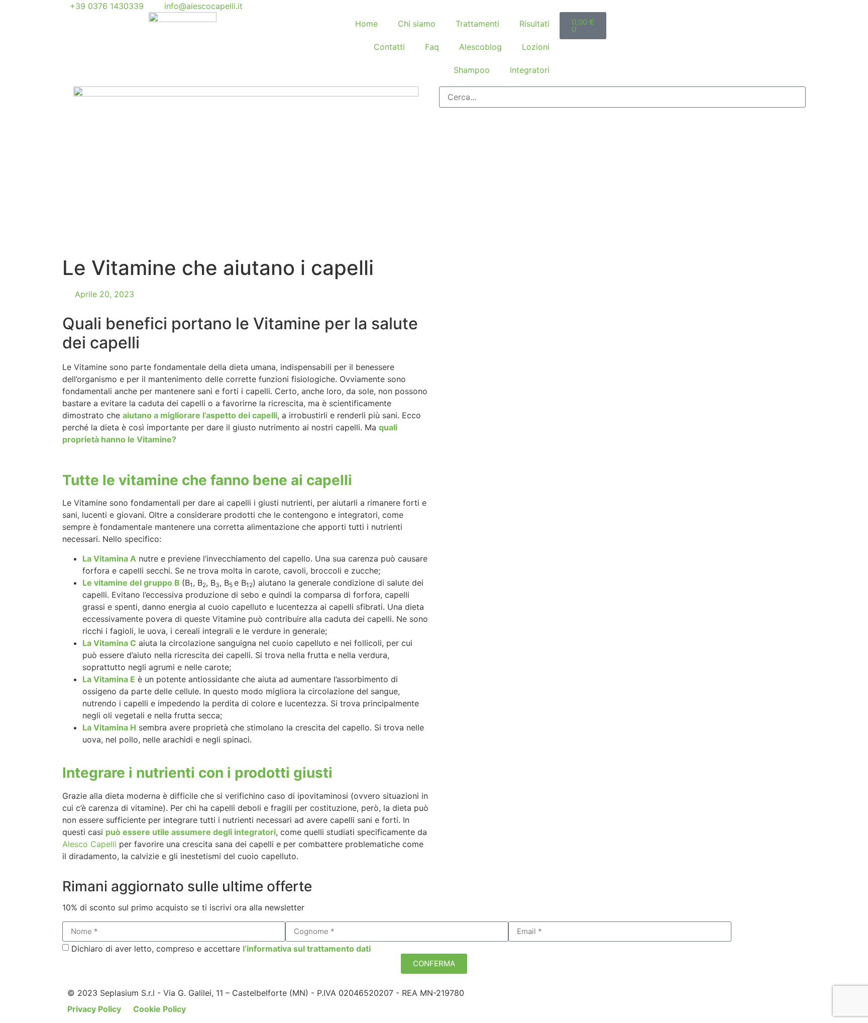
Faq (432, 47)
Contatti (389, 47)
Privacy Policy (95, 1009)
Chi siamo (417, 24)
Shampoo (472, 70)
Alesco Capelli (89, 844)
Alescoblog (480, 47)
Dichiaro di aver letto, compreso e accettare (221, 949)
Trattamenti (477, 24)
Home (366, 24)
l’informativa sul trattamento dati (307, 949)
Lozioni (536, 47)
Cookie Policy (159, 1009)
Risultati (534, 24)
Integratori (530, 70)
